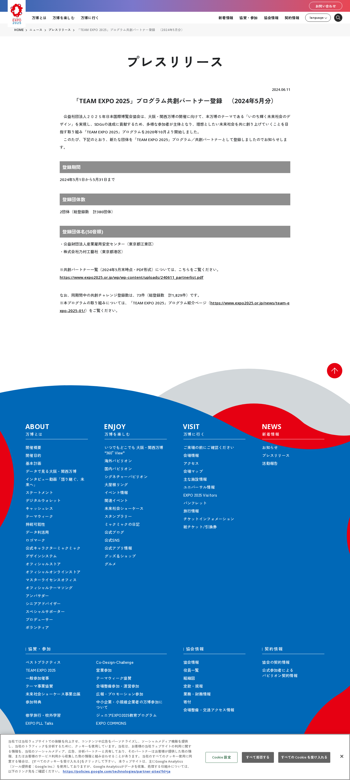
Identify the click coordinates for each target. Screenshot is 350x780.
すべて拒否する (258, 757)
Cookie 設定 (221, 757)
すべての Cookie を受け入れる (304, 757)
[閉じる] (341, 756)
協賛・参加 (248, 17)
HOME (19, 30)
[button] (334, 370)
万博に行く (90, 17)
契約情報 (292, 17)
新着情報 (226, 17)
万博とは (39, 17)
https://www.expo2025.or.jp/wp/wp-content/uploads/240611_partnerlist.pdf (131, 277)
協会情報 (271, 17)
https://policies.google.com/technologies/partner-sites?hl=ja (116, 771)
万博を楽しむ (64, 17)
